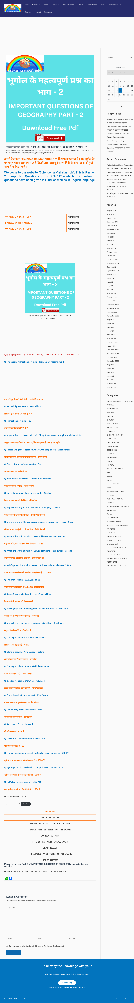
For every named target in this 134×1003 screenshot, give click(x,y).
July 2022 (110, 368)
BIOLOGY (110, 420)
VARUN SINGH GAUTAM (116, 566)
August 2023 (111, 320)
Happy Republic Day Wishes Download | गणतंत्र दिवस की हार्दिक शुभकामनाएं (118, 148)
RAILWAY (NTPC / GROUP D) (118, 506)
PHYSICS (110, 495)
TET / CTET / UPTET (114, 540)
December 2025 (113, 222)
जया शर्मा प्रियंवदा (112, 193)
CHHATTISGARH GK (115, 435)
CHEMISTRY (112, 431)
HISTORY (110, 465)
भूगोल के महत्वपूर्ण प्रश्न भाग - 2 (44, 153)
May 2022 (110, 376)
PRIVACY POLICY (55, 988)
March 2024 (111, 293)
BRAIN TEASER (112, 427)
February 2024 (112, 297)
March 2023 (111, 338)
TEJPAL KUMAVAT (114, 536)
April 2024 (110, 289)
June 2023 (110, 327)
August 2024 (111, 274)
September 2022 (113, 361)
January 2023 (111, 346)
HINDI (109, 461)
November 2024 (113, 263)
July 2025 (110, 237)
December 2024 (113, 259)
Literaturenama (113, 5)
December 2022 (113, 350)
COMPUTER (111, 439)
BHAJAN (110, 412)
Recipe (102, 5)
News (81, 5)
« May (120, 106)
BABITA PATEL (112, 409)
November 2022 (113, 353)
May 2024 (110, 286)
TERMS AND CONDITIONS (74, 988)
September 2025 (113, 229)
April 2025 (110, 244)
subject (38, 871)
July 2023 (110, 323)
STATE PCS (111, 529)
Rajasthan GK (112, 510)
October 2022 (112, 357)
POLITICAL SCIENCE (115, 499)
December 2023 (113, 305)
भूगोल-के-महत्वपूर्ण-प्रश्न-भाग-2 (12, 804)
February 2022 (112, 387)
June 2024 (110, 282)
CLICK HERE (73, 229)
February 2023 (112, 342)
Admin (109, 186)
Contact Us (48, 12)
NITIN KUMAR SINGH (115, 491)
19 (116, 90)
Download (26, 804)
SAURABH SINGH (113, 518)
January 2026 (111, 218)
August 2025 (111, 233)
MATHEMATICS (113, 484)
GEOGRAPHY (11, 150)
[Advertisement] (67, 32)
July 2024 (110, 278)
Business (28, 12)
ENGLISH (110, 454)
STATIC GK (111, 533)
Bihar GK (110, 416)
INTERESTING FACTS (115, 469)
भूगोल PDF (30, 153)
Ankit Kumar (111, 179)
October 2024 (112, 267)
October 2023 (112, 312)
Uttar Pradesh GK (113, 555)
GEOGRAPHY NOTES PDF (59, 150)
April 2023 (110, 335)
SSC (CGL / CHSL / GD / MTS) (117, 525)
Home (27, 5)
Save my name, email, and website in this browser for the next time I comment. (36, 946)
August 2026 (111, 211)
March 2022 (111, 383)
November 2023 (113, 308)
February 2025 (112, 252)
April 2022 (110, 380)
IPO (108, 472)
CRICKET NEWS (113, 442)
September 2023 (113, 316)
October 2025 (112, 226)
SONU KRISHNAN (114, 521)
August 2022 (111, 365)
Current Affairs (91, 5)
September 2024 (113, 271)
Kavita (109, 480)
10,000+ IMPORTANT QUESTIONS (120, 401)
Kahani (109, 476)
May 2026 (110, 214)
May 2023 (110, 331)
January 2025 (111, 256)
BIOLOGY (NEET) (113, 424)
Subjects (35, 5)
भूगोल (25, 153)
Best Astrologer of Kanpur (116, 141)
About (39, 12)
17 (109, 90)
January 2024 (111, 301)
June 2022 (110, 372)
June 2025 (110, 241)
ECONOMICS (112, 450)
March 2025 (111, 248)
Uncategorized (112, 544)
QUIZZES (56, 5)
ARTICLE (110, 405)
